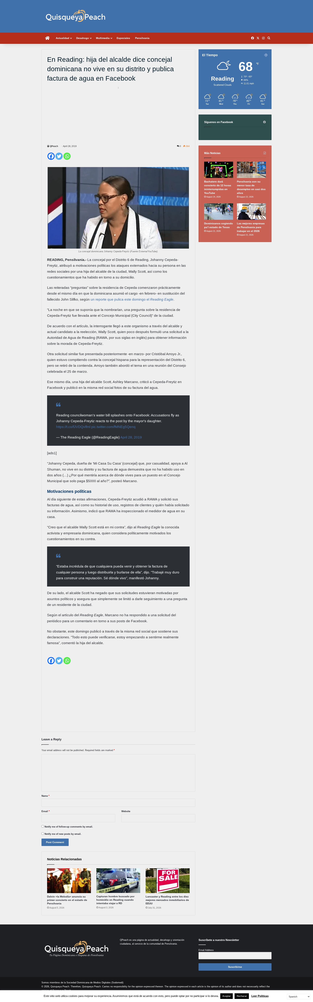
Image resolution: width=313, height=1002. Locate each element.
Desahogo (82, 38)
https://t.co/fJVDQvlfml (73, 427)
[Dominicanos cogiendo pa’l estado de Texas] (218, 211)
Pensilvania (142, 38)
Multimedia (103, 38)
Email (45, 811)
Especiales (123, 38)
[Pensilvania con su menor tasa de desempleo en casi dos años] (251, 170)
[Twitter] (59, 156)
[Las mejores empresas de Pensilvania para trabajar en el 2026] (251, 211)
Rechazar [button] (242, 996)
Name (45, 796)
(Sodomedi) (117, 982)
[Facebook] (51, 156)
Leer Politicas (260, 995)
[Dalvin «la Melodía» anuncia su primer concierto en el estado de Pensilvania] (69, 880)
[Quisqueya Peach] (75, 16)
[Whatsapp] (67, 156)
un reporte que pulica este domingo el (131, 299)
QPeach (54, 146)
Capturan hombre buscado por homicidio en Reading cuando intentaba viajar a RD (115, 900)
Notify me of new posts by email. (63, 834)
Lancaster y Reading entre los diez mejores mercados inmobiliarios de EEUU (167, 900)
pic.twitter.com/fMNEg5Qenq (113, 427)
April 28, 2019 (131, 437)
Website (125, 811)
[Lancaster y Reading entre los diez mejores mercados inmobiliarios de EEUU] (167, 880)
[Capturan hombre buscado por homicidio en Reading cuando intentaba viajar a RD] (118, 880)
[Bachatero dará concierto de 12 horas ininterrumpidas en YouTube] (218, 170)
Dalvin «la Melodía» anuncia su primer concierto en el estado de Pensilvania (67, 900)
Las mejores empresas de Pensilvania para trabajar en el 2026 (251, 227)
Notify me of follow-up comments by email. (69, 826)
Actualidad (62, 38)
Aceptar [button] (226, 996)
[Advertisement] (118, 115)
